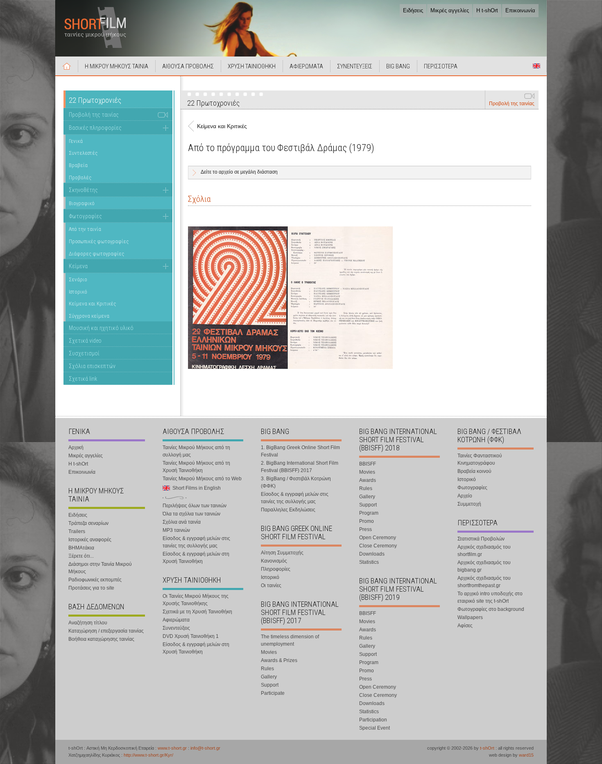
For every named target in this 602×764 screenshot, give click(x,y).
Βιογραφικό (82, 203)
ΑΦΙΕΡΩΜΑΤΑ (306, 66)
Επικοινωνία (520, 10)
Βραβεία (78, 165)
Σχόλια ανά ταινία (182, 522)
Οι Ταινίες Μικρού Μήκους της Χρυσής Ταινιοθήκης (196, 599)
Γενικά (76, 141)
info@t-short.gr (205, 748)
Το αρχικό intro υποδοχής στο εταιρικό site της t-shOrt (490, 597)
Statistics (369, 562)
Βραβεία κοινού (474, 471)
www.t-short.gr (172, 748)
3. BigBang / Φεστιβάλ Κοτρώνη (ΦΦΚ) (296, 482)
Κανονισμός (274, 561)
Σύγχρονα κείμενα (89, 316)
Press (365, 529)
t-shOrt (487, 748)
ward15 (526, 755)
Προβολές (80, 177)
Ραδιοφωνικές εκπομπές (95, 580)
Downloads (372, 554)
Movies (269, 652)
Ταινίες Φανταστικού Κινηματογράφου (479, 459)
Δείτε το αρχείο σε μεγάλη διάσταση (239, 172)
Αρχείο (464, 496)
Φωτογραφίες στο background (490, 609)
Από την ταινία (85, 229)
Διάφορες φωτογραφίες (96, 254)
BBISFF (367, 464)
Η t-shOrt (487, 10)
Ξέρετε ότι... (81, 556)
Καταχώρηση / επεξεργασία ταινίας (106, 631)
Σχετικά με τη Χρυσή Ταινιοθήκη (197, 612)
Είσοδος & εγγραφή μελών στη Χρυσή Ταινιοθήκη (196, 557)
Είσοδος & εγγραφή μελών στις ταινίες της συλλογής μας (196, 542)
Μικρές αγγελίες (449, 10)
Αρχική (66, 66)
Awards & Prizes (279, 660)
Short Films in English (536, 66)
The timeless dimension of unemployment (290, 640)
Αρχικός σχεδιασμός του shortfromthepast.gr (484, 581)
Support (269, 685)
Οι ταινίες (271, 585)
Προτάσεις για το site (91, 588)
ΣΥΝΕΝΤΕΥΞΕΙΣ (354, 66)
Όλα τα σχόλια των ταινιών (191, 514)
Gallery (269, 677)
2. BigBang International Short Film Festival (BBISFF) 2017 (299, 466)
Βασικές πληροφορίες (95, 127)
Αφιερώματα (176, 620)
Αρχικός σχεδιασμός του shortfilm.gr (484, 550)
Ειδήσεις (413, 10)
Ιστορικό (78, 292)
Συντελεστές (83, 153)
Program (368, 513)
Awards (367, 480)
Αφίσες (465, 625)
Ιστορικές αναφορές (89, 539)
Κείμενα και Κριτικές (92, 304)
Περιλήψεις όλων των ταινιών (194, 506)
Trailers (76, 531)
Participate (273, 693)
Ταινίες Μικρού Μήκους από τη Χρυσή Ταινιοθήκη (196, 466)
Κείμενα (78, 266)
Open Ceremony (377, 537)
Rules (267, 668)
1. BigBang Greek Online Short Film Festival (300, 451)
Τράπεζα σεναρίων (88, 523)
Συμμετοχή (469, 504)
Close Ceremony (378, 546)
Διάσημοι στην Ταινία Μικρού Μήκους (100, 567)
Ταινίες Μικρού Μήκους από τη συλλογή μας (196, 451)
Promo (366, 521)
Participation (373, 720)
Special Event (374, 728)
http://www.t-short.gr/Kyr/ (148, 755)
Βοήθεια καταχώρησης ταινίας (101, 639)
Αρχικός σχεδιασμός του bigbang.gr (484, 566)
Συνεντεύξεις (176, 628)
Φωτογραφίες (85, 216)
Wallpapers (470, 617)
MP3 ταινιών (176, 530)
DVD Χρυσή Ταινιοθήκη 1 (191, 636)
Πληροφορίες (275, 569)
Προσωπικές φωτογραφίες (99, 241)
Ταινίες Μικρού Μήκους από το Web (202, 478)
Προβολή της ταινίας (511, 103)
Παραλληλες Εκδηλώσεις (288, 510)
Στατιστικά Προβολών (481, 539)
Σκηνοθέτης (83, 190)
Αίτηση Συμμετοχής (282, 553)
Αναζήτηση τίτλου (87, 623)
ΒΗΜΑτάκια (81, 548)
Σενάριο (78, 279)
